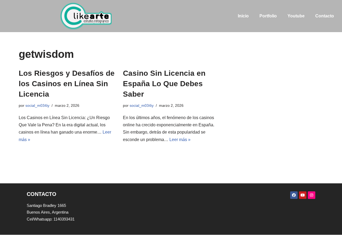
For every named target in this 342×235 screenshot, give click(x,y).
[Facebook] (294, 195)
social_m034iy (37, 105)
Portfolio (268, 16)
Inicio (243, 16)
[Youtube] (302, 195)
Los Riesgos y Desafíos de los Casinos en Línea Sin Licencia (67, 83)
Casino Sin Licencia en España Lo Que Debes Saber (164, 83)
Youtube (296, 16)
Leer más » (180, 139)
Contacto (324, 16)
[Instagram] (311, 195)
